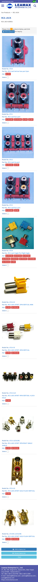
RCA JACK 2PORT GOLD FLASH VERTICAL (21, 491)
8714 (11, 250)
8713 (11, 205)
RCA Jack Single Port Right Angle (19, 253)
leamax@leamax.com (14, 576)
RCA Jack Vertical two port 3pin (18, 71)
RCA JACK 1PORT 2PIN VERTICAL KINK (20, 305)
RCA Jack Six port (14, 162)
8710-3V (12, 347)
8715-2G (12, 488)
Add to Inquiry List (20, 549)
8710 (11, 69)
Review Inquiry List (20, 553)
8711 (11, 114)
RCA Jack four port (14, 117)
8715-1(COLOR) (15, 440)
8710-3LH (13, 393)
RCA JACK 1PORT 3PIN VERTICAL (19, 350)
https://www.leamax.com (9, 580)
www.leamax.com (7, 1)
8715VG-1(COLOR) (15, 534)
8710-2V (12, 302)
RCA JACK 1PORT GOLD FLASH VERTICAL (21, 536)
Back (19, 557)
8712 (11, 159)
